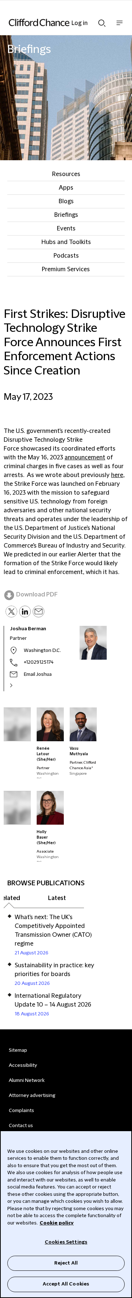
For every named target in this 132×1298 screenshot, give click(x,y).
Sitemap (18, 1050)
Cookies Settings (66, 1242)
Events (66, 228)
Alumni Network (26, 1080)
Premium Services (66, 269)
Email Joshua (38, 674)
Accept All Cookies (66, 1284)
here (117, 475)
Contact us (21, 1126)
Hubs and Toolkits (66, 242)
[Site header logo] (55, 22)
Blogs (66, 201)
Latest (57, 898)
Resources (66, 174)
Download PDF (37, 594)
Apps (66, 187)
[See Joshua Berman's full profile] (19, 685)
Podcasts (66, 255)
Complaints (21, 1111)
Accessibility (23, 1065)
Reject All (66, 1263)
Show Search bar (102, 21)
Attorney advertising (32, 1095)
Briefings (66, 215)
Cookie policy (57, 1223)
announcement (85, 457)
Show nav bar (119, 26)
